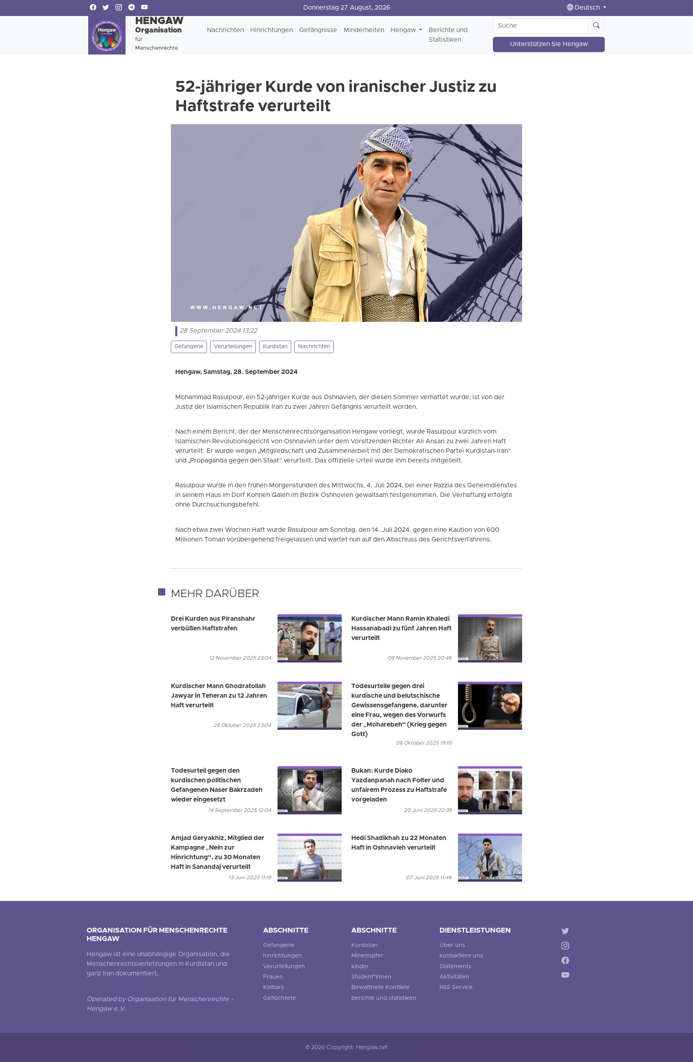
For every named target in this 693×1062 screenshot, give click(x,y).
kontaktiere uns (461, 956)
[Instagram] (566, 947)
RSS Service (456, 987)
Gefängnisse (318, 30)
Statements (455, 967)
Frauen (273, 977)
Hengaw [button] (404, 30)
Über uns (452, 945)
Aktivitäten (454, 977)
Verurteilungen (233, 347)
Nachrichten (225, 30)
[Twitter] (566, 932)
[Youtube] (566, 976)
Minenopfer (367, 956)
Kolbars (273, 987)
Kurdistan (275, 347)
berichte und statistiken (383, 998)
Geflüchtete (279, 998)
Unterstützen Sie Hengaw (549, 44)
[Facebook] (566, 961)
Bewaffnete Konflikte (380, 987)
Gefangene (188, 347)
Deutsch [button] (587, 8)
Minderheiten (364, 30)
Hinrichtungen (271, 30)
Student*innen (371, 977)
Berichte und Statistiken (448, 35)
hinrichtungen (282, 956)
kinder (360, 967)
